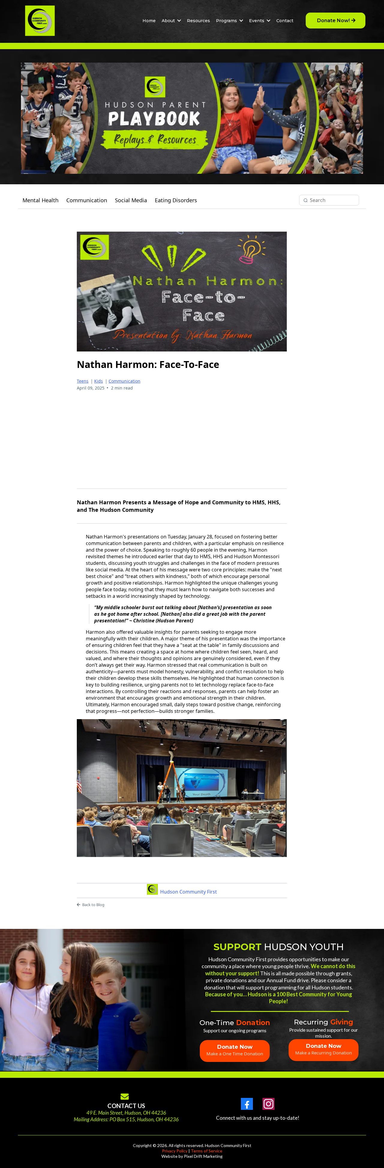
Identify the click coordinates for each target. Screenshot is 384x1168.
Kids (98, 381)
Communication (86, 200)
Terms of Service (206, 1150)
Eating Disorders (176, 200)
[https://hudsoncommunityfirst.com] (40, 20)
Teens (82, 381)
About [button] (169, 20)
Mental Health (40, 200)
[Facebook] (247, 1104)
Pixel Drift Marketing (203, 1156)
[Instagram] (268, 1104)
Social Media (131, 200)
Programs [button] (227, 20)
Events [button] (257, 20)
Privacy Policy (175, 1150)
